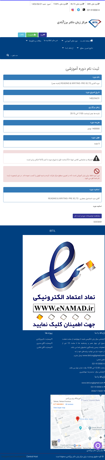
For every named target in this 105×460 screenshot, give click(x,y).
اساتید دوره (97, 206)
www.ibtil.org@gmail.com (92, 383)
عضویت (31, 34)
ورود (41, 34)
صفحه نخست (85, 41)
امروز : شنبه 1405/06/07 (41, 4)
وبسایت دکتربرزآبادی (43, 339)
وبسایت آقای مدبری (44, 343)
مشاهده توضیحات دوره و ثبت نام (87, 215)
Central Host (32, 456)
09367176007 (97, 391)
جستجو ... (13, 55)
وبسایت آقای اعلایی (44, 347)
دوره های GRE (92, 4)
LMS (22, 34)
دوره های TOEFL (59, 4)
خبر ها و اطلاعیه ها (51, 40)
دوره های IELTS (76, 4)
